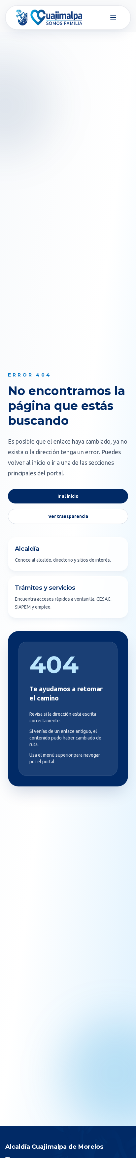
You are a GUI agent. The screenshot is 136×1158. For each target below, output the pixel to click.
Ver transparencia (68, 516)
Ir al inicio (68, 496)
